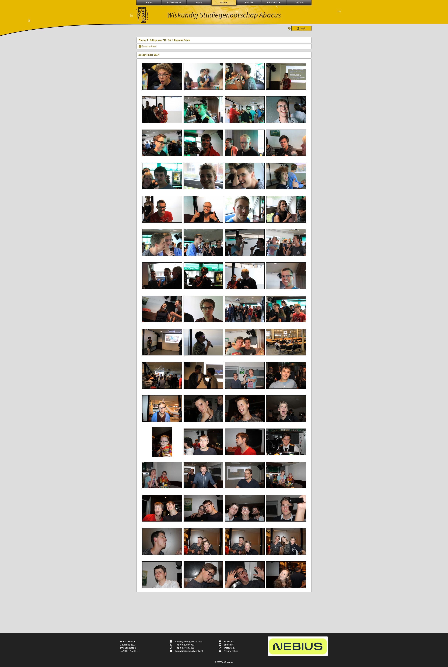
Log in (302, 28)
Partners (249, 2)
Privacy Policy (230, 650)
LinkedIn (228, 644)
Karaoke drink (148, 46)
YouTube (228, 641)
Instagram (229, 647)
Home (149, 2)
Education (272, 2)
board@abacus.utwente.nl (189, 650)
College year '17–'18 (160, 40)
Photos (223, 2)
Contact (299, 2)
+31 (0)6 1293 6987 (184, 644)
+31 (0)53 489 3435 (184, 647)
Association (172, 2)
